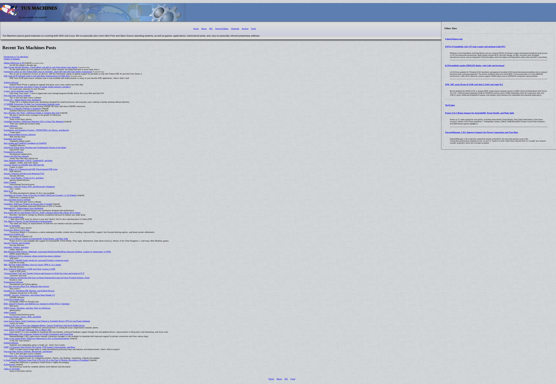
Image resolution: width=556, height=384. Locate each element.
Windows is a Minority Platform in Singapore (22, 108)
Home (196, 29)
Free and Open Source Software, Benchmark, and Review (28, 351)
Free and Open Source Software (17, 95)
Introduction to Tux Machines (16, 57)
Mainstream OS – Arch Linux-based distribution (23, 356)
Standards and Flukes (13, 139)
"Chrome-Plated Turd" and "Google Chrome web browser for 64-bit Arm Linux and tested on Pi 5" (44, 273)
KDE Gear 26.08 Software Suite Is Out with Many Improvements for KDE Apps (37, 76)
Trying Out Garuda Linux (14, 299)
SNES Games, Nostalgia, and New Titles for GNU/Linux (27, 308)
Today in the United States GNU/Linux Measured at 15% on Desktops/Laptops (37, 338)
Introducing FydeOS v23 (14, 234)
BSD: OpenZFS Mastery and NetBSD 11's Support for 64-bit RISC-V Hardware (37, 304)
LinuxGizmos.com (454, 39)
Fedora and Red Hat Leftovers (16, 156)
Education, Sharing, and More (16, 247)
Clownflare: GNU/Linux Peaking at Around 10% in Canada (28, 204)
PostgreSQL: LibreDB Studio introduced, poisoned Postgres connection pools (36, 260)
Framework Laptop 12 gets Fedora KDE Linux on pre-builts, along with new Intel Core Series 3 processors (48, 72)
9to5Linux (450, 105)
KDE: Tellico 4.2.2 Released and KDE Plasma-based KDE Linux (31, 169)
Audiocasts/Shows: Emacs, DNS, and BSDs (22, 317)
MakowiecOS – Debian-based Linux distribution (23, 208)
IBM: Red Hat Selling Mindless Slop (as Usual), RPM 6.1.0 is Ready (32, 265)
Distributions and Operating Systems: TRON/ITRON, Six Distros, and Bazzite (36, 130)
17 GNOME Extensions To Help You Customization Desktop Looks (32, 104)
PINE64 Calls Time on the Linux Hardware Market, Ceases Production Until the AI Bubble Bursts (44, 325)
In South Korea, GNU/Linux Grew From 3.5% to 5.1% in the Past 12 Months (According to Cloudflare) (46, 360)
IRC (211, 29)
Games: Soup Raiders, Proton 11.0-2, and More (24, 178)
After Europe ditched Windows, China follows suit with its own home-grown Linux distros (40, 67)
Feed (253, 29)
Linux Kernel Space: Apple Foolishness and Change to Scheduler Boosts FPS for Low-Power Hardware (47, 321)
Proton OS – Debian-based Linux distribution (22, 100)
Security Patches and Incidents (17, 243)
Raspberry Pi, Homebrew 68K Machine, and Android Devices (29, 291)
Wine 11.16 (8, 191)
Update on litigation (12, 59)
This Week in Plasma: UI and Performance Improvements (28, 221)
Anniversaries (9, 364)
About (204, 29)
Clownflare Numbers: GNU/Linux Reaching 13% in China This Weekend (34, 121)
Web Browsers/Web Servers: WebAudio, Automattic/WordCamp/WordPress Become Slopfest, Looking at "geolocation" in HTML (57, 252)
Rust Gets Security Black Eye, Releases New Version (26, 286)
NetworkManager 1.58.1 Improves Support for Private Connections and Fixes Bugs (481, 132)
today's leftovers (11, 126)
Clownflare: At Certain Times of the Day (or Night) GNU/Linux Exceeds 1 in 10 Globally (40, 195)
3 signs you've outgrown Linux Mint (18, 91)
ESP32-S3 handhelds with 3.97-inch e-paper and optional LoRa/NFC (475, 47)
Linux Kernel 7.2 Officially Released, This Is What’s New (27, 330)
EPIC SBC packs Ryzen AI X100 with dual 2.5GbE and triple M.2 (474, 84)
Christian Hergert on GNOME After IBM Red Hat (24, 165)
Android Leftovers (11, 82)
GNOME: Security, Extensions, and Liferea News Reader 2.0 (29, 295)
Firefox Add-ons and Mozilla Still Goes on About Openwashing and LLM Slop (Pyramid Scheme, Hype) (47, 278)
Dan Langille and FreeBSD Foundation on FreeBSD (25, 143)
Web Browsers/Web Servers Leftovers (20, 134)
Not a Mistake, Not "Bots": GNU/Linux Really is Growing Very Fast (32, 113)
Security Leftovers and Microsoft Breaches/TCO (24, 174)
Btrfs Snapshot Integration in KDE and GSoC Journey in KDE (29, 269)
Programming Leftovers (13, 152)
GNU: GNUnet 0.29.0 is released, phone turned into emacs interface (32, 256)
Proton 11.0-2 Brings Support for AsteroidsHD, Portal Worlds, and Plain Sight (479, 113)
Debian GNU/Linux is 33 (14, 63)
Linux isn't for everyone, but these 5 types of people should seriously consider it (37, 87)
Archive (245, 29)
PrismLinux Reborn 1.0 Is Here (17, 230)
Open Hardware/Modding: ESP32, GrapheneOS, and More (28, 161)
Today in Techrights (12, 117)
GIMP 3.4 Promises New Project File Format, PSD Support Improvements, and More (39, 347)
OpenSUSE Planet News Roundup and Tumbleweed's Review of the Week (35, 148)
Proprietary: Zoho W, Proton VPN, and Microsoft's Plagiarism (29, 187)
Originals (235, 29)
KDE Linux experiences (13, 217)
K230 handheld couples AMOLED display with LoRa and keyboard (474, 66)
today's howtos (10, 182)
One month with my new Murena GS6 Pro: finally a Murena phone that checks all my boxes (42, 213)
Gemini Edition (221, 29)
